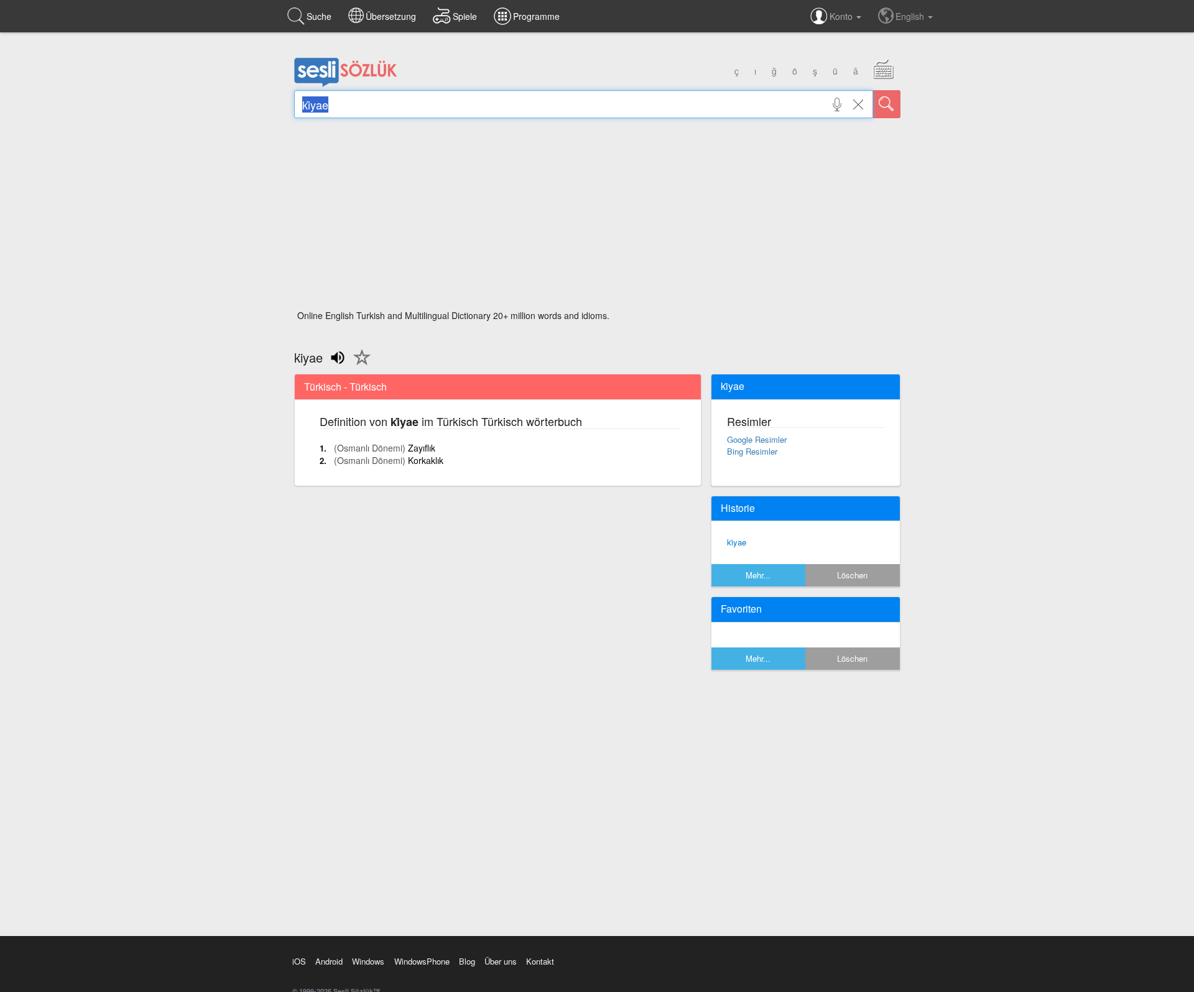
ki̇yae (736, 542)
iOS (299, 961)
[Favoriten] (358, 364)
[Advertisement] (597, 218)
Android (329, 961)
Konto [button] (842, 16)
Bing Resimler (752, 451)
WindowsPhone (422, 961)
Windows (368, 961)
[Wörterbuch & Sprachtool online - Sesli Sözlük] (345, 84)
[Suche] (886, 104)
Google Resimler (757, 439)
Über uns (500, 961)
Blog (467, 961)
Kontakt (540, 961)
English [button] (911, 16)
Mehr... (758, 575)
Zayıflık (421, 448)
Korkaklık (425, 460)
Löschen (852, 575)
